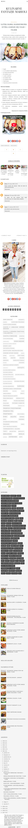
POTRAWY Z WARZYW (18, 403)
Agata (6, 207)
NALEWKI (3, 545)
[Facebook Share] (7, 149)
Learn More (11, 827)
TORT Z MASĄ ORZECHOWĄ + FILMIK (13, 794)
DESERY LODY (7, 346)
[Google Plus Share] (21, 149)
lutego (5, 801)
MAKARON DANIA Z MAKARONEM (12, 388)
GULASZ (22, 357)
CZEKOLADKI (6, 341)
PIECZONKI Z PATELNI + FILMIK (11, 796)
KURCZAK (20, 386)
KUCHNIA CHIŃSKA (7, 372)
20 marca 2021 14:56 (15, 195)
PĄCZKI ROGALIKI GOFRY (10, 395)
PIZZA (5, 400)
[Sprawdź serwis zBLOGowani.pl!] (13, 580)
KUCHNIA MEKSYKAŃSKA (9, 378)
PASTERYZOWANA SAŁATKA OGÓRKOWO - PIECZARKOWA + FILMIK (16, 617)
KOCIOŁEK (21, 362)
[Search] (27, 1)
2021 (4, 751)
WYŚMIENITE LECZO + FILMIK (14, 643)
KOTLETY (21, 367)
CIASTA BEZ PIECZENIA (17, 322)
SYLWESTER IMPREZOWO (10, 421)
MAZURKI (20, 543)
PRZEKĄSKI (6, 405)
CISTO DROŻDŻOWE (8, 338)
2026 (4, 741)
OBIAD (8, 545)
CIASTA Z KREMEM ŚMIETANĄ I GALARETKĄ (13, 332)
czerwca (6, 765)
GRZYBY (13, 357)
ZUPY (20, 436)
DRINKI (22, 353)
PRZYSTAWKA (20, 558)
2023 (4, 747)
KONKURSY (4, 528)
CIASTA (5, 322)
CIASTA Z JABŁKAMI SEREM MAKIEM (13, 327)
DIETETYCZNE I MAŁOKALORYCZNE (13, 350)
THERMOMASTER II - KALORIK (11, 428)
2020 (4, 806)
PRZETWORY (7, 414)
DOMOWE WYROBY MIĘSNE (10, 353)
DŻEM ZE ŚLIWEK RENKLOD (13, 588)
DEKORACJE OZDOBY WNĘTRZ (9, 343)
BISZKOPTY (21, 319)
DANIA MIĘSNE (19, 341)
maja (5, 767)
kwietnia (6, 769)
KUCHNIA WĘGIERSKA (8, 386)
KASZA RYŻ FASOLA (18, 360)
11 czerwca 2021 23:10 (13, 207)
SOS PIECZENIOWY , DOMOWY (14, 677)
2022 (4, 749)
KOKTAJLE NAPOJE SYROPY (11, 365)
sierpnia (6, 761)
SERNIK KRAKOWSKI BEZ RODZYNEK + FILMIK (15, 776)
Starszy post (21, 235)
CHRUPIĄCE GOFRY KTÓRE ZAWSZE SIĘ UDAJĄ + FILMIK (16, 630)
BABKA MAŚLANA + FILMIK (10, 781)
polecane (6, 403)
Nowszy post (6, 235)
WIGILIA (21, 434)
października (7, 756)
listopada (6, 754)
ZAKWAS (8, 573)
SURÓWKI (21, 419)
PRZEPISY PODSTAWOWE (12, 408)
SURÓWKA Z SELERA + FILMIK (14, 698)
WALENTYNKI (13, 431)
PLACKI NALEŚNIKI (19, 400)
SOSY (4, 419)
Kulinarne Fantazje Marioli (14, 10)
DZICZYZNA (12, 355)
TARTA (22, 424)
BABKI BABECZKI (5, 145)
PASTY (22, 393)
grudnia (5, 752)
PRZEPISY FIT (21, 405)
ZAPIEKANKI (13, 437)
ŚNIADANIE (6, 424)
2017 (4, 812)
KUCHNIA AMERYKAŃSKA (9, 370)
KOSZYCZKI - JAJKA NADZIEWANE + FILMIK (14, 783)
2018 (4, 810)
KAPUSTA (5, 360)
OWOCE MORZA (7, 393)
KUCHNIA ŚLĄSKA (7, 383)
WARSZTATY (21, 431)
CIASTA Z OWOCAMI (10, 336)
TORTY (5, 431)
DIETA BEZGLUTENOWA (8, 348)
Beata (6, 183)
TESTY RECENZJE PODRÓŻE (10, 426)
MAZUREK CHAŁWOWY (9, 792)
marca (5, 771)
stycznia (6, 804)
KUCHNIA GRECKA (19, 374)
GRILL (5, 357)
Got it (18, 827)
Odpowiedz (7, 189)
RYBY (5, 416)
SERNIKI (22, 416)
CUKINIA (22, 338)
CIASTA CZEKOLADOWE (9, 324)
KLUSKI (4, 362)
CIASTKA (21, 336)
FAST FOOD (21, 355)
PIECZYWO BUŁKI (8, 398)
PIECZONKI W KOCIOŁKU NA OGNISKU (16, 719)
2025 (4, 743)
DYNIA (4, 355)
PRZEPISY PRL (8, 411)
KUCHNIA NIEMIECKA (7, 381)
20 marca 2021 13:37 (13, 183)
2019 (4, 808)
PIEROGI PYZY (20, 398)
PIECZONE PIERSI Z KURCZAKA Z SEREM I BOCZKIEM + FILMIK (15, 692)
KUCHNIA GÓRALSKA (8, 374)
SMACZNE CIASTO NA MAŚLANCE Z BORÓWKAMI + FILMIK (15, 651)
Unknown (7, 195)
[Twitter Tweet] (14, 149)
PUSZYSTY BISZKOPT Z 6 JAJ (14, 705)
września (6, 758)
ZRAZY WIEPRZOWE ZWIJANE (14, 712)
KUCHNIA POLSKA (19, 381)
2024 (4, 745)
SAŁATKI (13, 416)
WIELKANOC (14, 22)
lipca (5, 763)
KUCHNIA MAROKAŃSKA (8, 376)
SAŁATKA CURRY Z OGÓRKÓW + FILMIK (16, 602)
